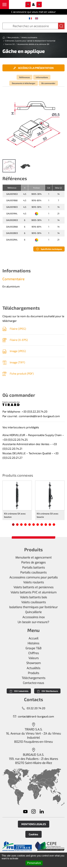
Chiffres (33, 653)
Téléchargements (33, 678)
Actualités (33, 668)
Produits (33, 673)
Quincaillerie (33, 612)
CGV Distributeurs (50, 691)
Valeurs (33, 658)
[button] (4, 4)
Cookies (33, 834)
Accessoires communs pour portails (33, 577)
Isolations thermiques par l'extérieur (33, 607)
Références (24, 77)
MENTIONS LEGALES (33, 824)
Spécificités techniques (51, 249)
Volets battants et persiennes (33, 587)
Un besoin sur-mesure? (33, 622)
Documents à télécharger (23, 83)
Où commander (48, 83)
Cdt (48, 188)
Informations (42, 77)
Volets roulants (33, 582)
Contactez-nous (33, 683)
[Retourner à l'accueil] (33, 4)
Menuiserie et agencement (33, 557)
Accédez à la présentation (36, 67)
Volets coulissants (33, 602)
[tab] (9, 166)
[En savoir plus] (17, 846)
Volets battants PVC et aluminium (34, 592)
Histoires (33, 643)
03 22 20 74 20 (36, 708)
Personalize (34, 863)
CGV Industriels (21, 691)
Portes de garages (33, 562)
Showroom (33, 663)
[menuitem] (30, 18)
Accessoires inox (33, 617)
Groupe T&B (33, 648)
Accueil (33, 638)
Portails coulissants (33, 572)
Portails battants (33, 568)
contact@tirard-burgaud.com (36, 716)
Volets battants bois (33, 597)
